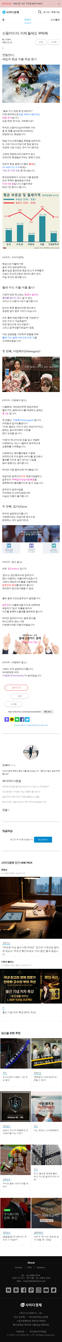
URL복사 (48, 712)
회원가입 (55, 12)
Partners (41, 1267)
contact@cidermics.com (34, 1281)
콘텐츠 (27, 19)
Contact (18, 1267)
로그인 (46, 12)
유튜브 (46, 1290)
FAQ (29, 1267)
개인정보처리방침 (37, 1331)
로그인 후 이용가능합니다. (21, 839)
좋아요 (15, 688)
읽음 (41, 42)
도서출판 (55, 19)
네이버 (8, 1290)
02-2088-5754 (33, 1275)
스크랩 (54, 42)
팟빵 (53, 1290)
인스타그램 (38, 1290)
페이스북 (23, 1290)
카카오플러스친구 (31, 1290)
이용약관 (20, 1331)
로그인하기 (43, 840)
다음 (16, 1290)
